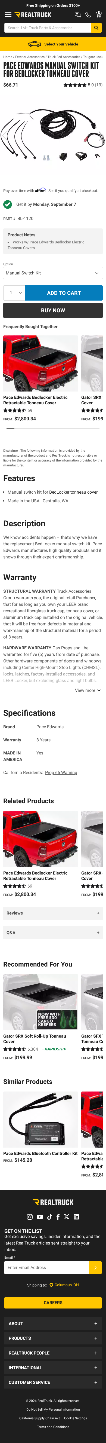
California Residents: (40, 772)
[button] (53, 1323)
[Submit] (95, 1267)
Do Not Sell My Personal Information (53, 1409)
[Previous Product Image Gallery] (5, 136)
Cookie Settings (75, 1418)
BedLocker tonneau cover (73, 492)
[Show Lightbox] (53, 135)
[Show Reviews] (83, 84)
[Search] (96, 28)
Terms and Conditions (53, 1427)
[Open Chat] (78, 14)
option (8, 264)
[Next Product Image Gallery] (101, 136)
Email (9, 1257)
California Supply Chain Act (39, 1418)
